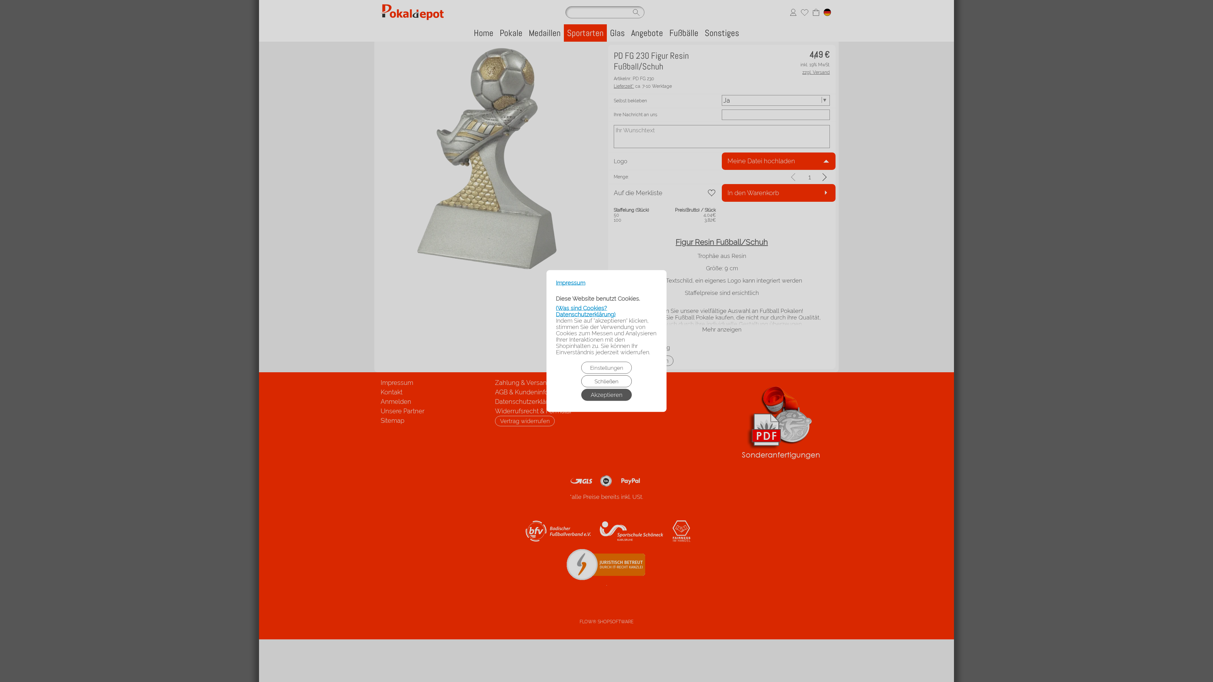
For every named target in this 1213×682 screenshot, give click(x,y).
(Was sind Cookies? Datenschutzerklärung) (586, 311)
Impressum (570, 283)
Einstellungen (606, 368)
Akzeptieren (606, 395)
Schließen (606, 381)
